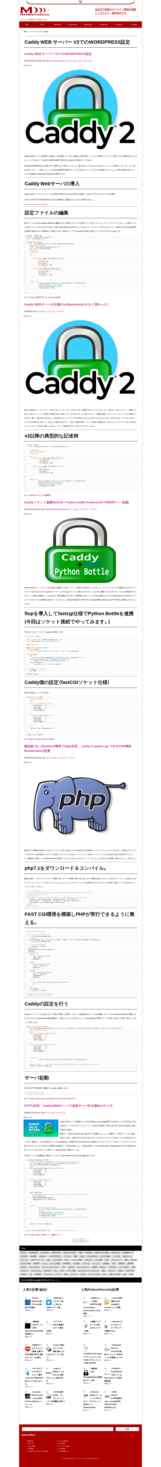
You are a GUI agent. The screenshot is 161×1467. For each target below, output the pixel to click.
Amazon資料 (31, 1446)
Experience (72, 24)
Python (51, 739)
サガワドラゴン (36, 1270)
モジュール (24, 1260)
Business (57, 24)
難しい (67, 1260)
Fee (42, 24)
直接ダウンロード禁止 (102, 1252)
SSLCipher (45, 1252)
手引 (55, 1270)
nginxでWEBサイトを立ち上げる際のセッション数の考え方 (55, 1374)
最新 (133, 1267)
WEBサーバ (46, 1234)
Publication (88, 24)
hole (82, 1256)
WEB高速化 (66, 1263)
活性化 (121, 1270)
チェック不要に (124, 1267)
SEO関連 (30, 1449)
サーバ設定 (116, 1256)
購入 (125, 1274)
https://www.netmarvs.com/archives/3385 (35, 204)
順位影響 (33, 1256)
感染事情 (130, 1263)
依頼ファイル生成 (115, 1274)
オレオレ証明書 (105, 1256)
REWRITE (39, 297)
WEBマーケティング (37, 1260)
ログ (40, 495)
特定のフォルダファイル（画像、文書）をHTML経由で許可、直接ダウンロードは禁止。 (34, 1351)
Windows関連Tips (63, 1441)
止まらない (88, 1260)
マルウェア (24, 1270)
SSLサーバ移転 (25, 1263)
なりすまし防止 (34, 1267)
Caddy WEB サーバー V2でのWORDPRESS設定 (58, 53)
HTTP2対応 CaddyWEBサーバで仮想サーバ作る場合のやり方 (68, 1105)
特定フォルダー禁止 (70, 1252)
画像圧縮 (106, 1263)
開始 (103, 1270)
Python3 (67, 1256)
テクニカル (77, 60)
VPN (63, 1267)
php (42, 1098)
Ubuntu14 (71, 1098)
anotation (130, 1270)
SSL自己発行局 (92, 1256)
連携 (75, 1256)
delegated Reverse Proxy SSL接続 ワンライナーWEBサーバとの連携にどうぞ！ (113, 1351)
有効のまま (43, 1256)
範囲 (126, 1260)
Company (119, 24)
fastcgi (44, 739)
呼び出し (103, 1267)
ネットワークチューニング (50, 1267)
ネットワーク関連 (63, 1446)
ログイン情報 (71, 1270)
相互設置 (38, 1274)
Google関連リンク (63, 1451)
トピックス (87, 60)
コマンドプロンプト (83, 1267)
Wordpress (47, 60)
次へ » (84, 1240)
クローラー (112, 1270)
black (23, 1252)
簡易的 (95, 1267)
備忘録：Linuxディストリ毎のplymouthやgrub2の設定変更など (34, 1327)
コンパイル (86, 1263)
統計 (48, 1260)
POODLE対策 (56, 1252)
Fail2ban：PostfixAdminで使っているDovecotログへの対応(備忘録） (113, 1374)
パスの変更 (99, 1260)
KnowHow (103, 24)
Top (26, 24)
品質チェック (127, 1256)
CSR (104, 1274)
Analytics (116, 1252)
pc (31, 1274)
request (47, 1270)
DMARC (23, 1267)
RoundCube (50, 1098)
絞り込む (133, 1260)
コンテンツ (74, 1274)
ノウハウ (60, 311)
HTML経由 (89, 1252)
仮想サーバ (56, 1234)
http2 (37, 1098)
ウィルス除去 (57, 1260)
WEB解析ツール (128, 1252)
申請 (131, 1274)
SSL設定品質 (33, 1252)
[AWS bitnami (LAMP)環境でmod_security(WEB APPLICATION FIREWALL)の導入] (107, 1394)
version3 (112, 1267)
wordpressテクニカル (62, 60)
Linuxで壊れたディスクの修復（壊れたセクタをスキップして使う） (55, 1351)
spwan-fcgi (61, 1098)
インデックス (48, 1274)
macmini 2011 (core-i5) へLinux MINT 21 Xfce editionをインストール (34, 1398)
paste (83, 1274)
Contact (134, 24)
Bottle (31, 739)
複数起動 (121, 1263)
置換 (66, 1274)
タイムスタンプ (116, 1260)
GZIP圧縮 (76, 1263)
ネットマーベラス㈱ (34, 31)
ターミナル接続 (55, 1263)
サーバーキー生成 (94, 1274)
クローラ (58, 1274)
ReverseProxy (55, 1256)
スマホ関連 (61, 1449)
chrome (24, 1256)
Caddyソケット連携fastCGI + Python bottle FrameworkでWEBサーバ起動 (76, 502)
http (62, 1270)
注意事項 (36, 1263)
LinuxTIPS (31, 1443)
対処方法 (71, 1267)
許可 (107, 1260)
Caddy (31, 297)
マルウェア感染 (77, 1260)
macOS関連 (61, 1443)
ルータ (45, 1263)
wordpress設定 (54, 297)
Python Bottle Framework (57, 509)
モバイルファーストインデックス (89, 1270)
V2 (46, 297)
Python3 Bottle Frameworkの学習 (38, 1451)
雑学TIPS (30, 1441)
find (113, 1263)
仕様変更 (47, 495)
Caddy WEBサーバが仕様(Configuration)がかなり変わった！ (66, 304)
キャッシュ (96, 1263)
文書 (80, 1252)
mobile (23, 1274)
